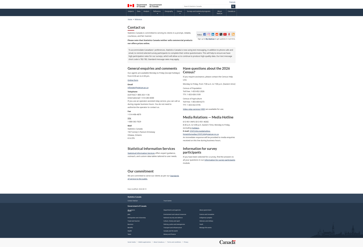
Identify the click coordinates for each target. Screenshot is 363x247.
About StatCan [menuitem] (219, 12)
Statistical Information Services (141, 153)
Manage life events (205, 227)
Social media (132, 242)
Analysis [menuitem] (146, 11)
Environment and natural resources (175, 214)
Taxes (129, 234)
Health (130, 231)
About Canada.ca (159, 242)
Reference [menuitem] (157, 11)
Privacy (186, 242)
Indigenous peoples (205, 218)
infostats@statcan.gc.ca (138, 87)
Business (130, 224)
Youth (201, 224)
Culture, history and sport (172, 221)
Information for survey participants (219, 160)
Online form (133, 80)
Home (130, 19)
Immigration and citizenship (137, 218)
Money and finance (170, 234)
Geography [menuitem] (169, 11)
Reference (138, 19)
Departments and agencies (172, 210)
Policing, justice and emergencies (174, 224)
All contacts (131, 210)
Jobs (129, 214)
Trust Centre (167, 201)
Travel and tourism (134, 221)
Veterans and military (206, 221)
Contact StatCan (133, 201)
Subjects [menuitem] (131, 11)
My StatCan (210, 39)
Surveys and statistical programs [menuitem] (198, 11)
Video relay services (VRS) (194, 109)
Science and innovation (206, 214)
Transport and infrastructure (173, 227)
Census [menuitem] (179, 11)
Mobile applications (144, 242)
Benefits (130, 227)
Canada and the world (171, 231)
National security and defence (173, 218)
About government (205, 210)
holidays (195, 128)
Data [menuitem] (138, 11)
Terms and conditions (174, 242)
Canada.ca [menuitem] (231, 11)
